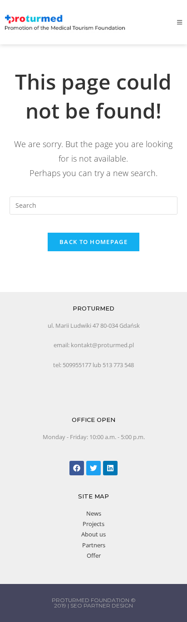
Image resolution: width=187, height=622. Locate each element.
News (93, 513)
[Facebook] (76, 468)
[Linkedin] (110, 468)
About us (93, 534)
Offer (94, 555)
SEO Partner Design (101, 605)
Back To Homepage (93, 242)
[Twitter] (93, 468)
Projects (93, 524)
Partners (93, 545)
